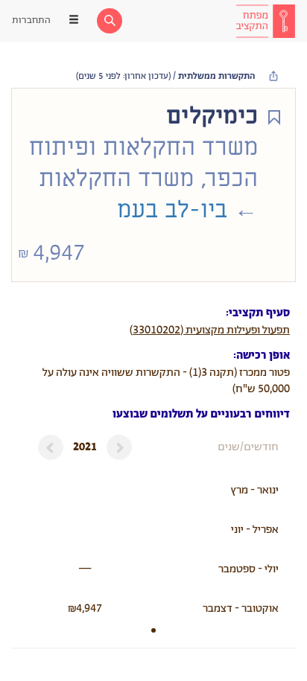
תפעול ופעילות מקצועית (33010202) (210, 330)
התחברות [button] (31, 20)
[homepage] (265, 20)
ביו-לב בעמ (172, 210)
